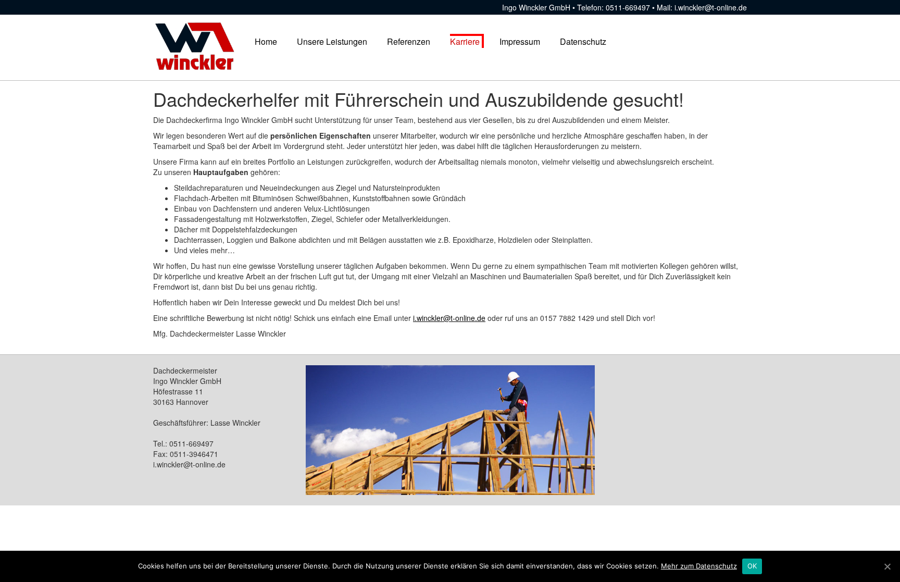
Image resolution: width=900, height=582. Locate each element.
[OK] (887, 566)
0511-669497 (628, 7)
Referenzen (408, 41)
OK (752, 566)
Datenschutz (583, 41)
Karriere (465, 41)
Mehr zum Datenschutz (699, 566)
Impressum (519, 41)
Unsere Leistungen (332, 41)
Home (266, 41)
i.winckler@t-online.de (710, 7)
